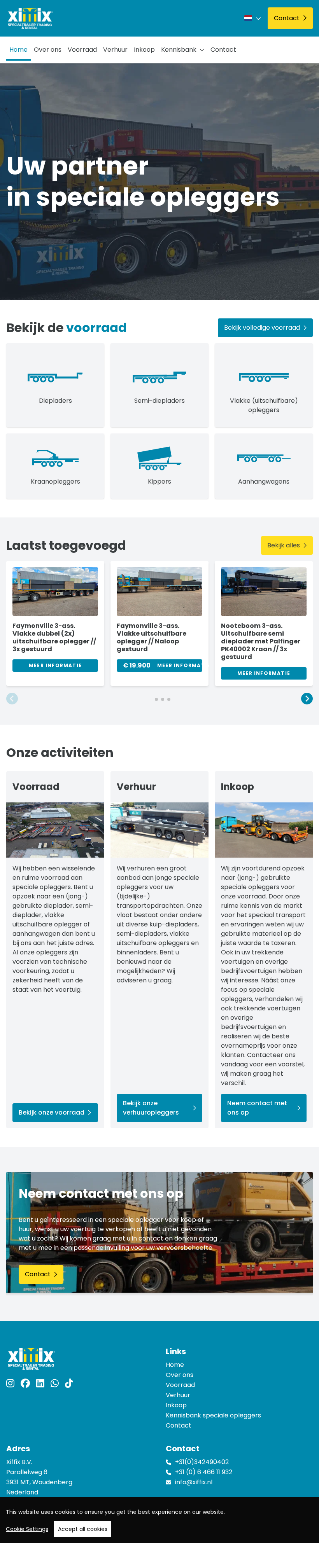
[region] (159, 1520)
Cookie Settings (27, 1529)
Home (18, 49)
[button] (12, 699)
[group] (55, 623)
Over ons (47, 49)
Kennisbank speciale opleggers (213, 1415)
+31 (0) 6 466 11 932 (203, 1472)
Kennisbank (178, 49)
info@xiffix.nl (193, 1482)
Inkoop (144, 49)
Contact (223, 49)
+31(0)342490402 (202, 1461)
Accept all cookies (82, 1529)
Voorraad (82, 49)
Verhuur (115, 49)
